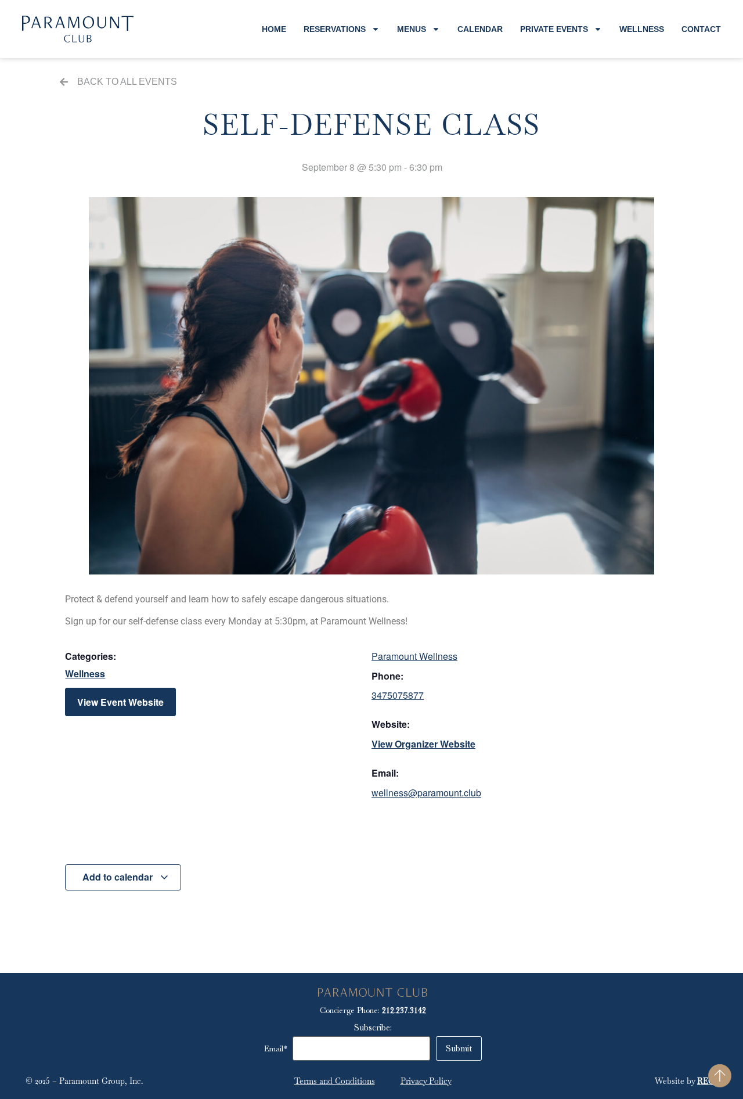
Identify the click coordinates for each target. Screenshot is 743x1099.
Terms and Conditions (334, 1081)
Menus (411, 29)
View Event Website (120, 702)
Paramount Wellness (414, 656)
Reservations (335, 29)
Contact (701, 29)
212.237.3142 (404, 1010)
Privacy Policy (426, 1081)
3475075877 (398, 695)
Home (274, 29)
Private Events (554, 29)
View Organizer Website (423, 743)
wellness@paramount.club (426, 792)
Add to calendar (118, 876)
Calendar (480, 29)
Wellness (641, 29)
